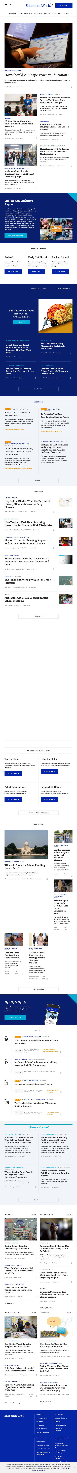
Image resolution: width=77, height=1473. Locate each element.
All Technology (45, 1401)
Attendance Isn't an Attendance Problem (33, 1084)
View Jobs (12, 773)
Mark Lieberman (46, 378)
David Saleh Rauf (46, 1156)
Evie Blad (9, 357)
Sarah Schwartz (46, 353)
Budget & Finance (11, 1243)
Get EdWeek (40, 1438)
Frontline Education (51, 1051)
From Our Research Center (16, 342)
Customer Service (60, 1425)
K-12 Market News (63, 1167)
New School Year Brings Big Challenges (21, 313)
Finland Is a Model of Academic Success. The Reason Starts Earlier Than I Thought (55, 100)
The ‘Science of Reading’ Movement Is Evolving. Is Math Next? (53, 346)
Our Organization (42, 1418)
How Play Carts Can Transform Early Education (12, 955)
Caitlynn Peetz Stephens (13, 530)
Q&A (48, 1243)
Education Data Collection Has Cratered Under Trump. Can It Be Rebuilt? (54, 1248)
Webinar (46, 1036)
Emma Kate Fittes (10, 1156)
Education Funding (48, 365)
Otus (50, 1114)
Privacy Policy (42, 1466)
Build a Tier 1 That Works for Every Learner (18, 414)
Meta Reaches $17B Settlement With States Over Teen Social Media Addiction (54, 151)
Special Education (12, 519)
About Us (39, 1414)
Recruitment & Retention (31, 1036)
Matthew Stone (9, 138)
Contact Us (59, 1414)
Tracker (25, 1134)
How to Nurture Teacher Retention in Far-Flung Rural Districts (18, 1290)
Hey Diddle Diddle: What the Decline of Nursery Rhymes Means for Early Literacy (27, 504)
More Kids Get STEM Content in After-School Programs (27, 599)
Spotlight (63, 441)
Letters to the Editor (61, 1418)
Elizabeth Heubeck (11, 511)
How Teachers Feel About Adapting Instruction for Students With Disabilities (28, 524)
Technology (56, 13)
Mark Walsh (8, 188)
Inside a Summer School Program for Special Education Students (62, 855)
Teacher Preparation (13, 70)
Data (60, 1341)
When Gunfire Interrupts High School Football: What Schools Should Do (19, 1271)
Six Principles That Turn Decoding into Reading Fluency (55, 415)
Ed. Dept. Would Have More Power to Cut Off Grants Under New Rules (19, 124)
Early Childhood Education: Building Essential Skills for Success (36, 1064)
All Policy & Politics (46, 1308)
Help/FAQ (58, 1421)
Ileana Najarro (44, 139)
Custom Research (60, 1462)
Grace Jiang (8, 1277)
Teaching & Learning (42, 13)
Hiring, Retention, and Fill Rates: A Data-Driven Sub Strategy (36, 1042)
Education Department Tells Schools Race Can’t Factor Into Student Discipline (54, 1294)
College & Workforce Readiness (17, 168)
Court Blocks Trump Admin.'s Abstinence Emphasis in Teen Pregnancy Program (54, 1275)
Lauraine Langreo (10, 548)
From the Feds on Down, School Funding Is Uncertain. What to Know (54, 371)
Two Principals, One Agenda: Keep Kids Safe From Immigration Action (61, 907)
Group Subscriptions (43, 1449)
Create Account (15, 1017)
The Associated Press (47, 166)
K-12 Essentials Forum (37, 1059)
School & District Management (18, 340)
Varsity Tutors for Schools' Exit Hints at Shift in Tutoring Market (55, 1173)
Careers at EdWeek (42, 1432)
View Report (21, 322)
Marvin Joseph (20, 879)
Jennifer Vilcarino (10, 1258)
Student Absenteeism (30, 1080)
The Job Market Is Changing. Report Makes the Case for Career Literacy (25, 542)
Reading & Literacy (55, 409)
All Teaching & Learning (12, 1403)
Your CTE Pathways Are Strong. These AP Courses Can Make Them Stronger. (19, 451)
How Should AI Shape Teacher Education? (37, 75)
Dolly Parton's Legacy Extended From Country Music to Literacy (19, 1369)
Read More (13, 272)
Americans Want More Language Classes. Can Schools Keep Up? (54, 127)
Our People (40, 1425)
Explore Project (15, 236)
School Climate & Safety (14, 1265)
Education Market (48, 1134)
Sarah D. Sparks (10, 87)
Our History (40, 1421)
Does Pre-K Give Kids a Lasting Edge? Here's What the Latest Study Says (19, 1387)
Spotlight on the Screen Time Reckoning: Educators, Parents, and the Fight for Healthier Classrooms (54, 449)
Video (22, 861)
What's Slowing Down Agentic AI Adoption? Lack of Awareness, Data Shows (19, 1174)
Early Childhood (46, 94)
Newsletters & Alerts (42, 1445)
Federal (8, 118)
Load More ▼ (39, 480)
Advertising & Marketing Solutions (61, 1444)
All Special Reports (62, 289)
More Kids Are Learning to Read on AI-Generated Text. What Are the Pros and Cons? (27, 561)
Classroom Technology (15, 365)
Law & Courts (45, 1269)
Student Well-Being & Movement (52, 146)
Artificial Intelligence (49, 1341)
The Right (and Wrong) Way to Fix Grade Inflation (28, 581)
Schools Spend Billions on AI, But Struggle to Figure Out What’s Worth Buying (53, 1388)
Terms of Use (65, 1468)
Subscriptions (40, 1441)
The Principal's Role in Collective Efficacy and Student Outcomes (35, 1104)
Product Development (13, 1167)
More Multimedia (38, 989)
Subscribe (63, 5)
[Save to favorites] (72, 87)
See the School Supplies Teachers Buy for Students (17, 1247)
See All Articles (38, 389)
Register (18, 1050)
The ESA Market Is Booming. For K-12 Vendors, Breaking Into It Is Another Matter (54, 1140)
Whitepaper (24, 409)
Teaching (15, 409)
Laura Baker (57, 1356)
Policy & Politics (25, 13)
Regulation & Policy (12, 1134)
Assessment (9, 576)
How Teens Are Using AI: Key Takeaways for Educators (53, 1345)
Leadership (12, 13)
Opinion (67, 13)
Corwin (51, 1092)
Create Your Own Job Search (37, 813)
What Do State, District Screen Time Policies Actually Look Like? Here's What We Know (19, 1140)
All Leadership (9, 1303)
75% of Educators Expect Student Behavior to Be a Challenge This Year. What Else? (18, 349)
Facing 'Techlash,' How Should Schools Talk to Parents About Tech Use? (54, 1369)
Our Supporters (41, 1428)
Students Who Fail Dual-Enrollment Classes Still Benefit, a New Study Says (19, 174)
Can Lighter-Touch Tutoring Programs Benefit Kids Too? (18, 1345)
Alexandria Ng (9, 1187)
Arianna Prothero (11, 378)
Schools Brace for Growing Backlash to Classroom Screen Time (20, 371)
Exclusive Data (62, 1134)
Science (7, 594)
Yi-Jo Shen (30, 879)
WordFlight (58, 431)
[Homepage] (38, 5)
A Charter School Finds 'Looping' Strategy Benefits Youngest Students (37, 957)
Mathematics (46, 340)
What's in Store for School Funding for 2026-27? (25, 867)
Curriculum (44, 121)
